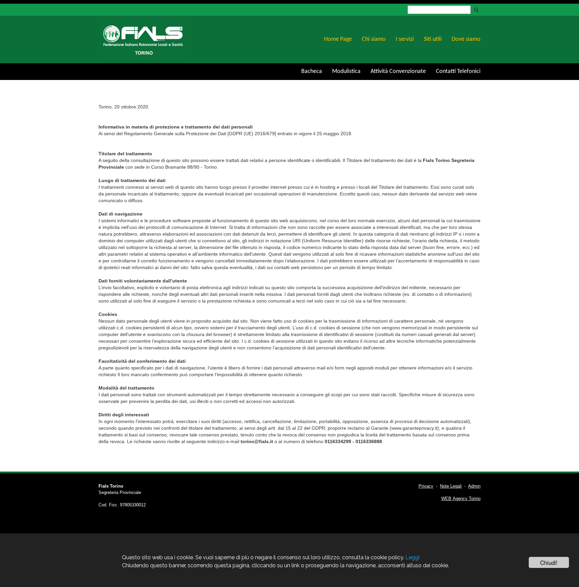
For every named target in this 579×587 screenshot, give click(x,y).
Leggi (412, 557)
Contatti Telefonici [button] (458, 71)
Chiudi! (549, 562)
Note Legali (451, 486)
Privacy (426, 486)
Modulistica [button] (346, 71)
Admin (474, 486)
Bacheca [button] (311, 71)
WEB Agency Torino (460, 498)
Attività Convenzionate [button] (398, 71)
